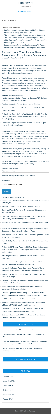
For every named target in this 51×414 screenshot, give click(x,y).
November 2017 (9, 385)
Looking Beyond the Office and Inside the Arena (21, 330)
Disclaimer (18, 175)
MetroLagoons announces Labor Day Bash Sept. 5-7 (21, 206)
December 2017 (9, 381)
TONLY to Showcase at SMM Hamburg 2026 (18, 299)
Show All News (7, 175)
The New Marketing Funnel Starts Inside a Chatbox (21, 104)
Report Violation (29, 175)
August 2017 (8, 399)
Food (13, 171)
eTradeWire (25, 2)
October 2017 (8, 390)
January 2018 (8, 376)
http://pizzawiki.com (41, 161)
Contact (12, 20)
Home (4, 20)
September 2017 (9, 394)
